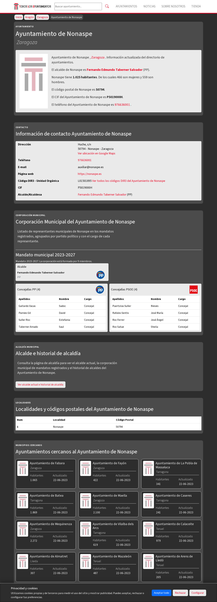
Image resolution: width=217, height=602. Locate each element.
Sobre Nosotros (173, 6)
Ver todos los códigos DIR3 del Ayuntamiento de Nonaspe (128, 181)
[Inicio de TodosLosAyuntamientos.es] (33, 6)
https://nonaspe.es (90, 174)
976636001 (122, 104)
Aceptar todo (161, 593)
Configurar (198, 593)
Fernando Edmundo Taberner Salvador (115, 69)
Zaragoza (42, 17)
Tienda (196, 6)
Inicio (19, 17)
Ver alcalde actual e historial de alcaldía (40, 384)
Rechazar (180, 593)
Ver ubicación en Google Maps (96, 153)
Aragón (29, 17)
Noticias (149, 6)
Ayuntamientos (126, 6)
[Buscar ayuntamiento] (107, 6)
